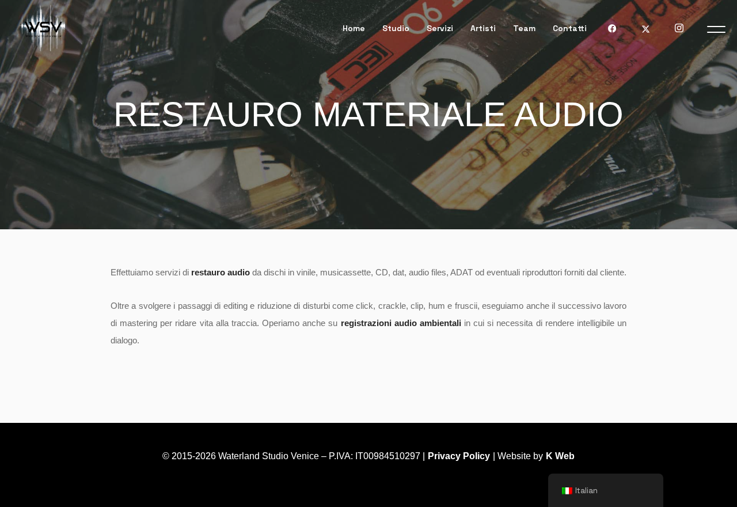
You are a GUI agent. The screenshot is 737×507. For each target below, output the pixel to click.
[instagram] (678, 28)
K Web (560, 456)
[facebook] (612, 28)
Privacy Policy (459, 456)
